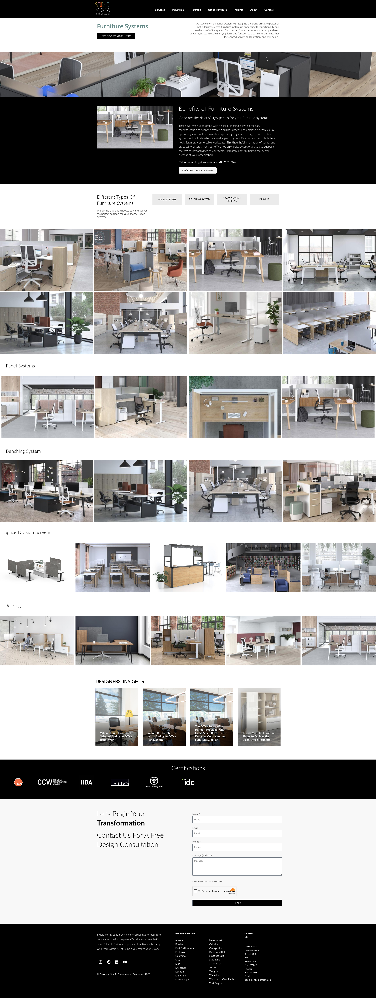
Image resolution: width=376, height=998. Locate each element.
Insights (238, 9)
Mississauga (182, 979)
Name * (196, 814)
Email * (196, 828)
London (179, 971)
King (177, 963)
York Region (216, 983)
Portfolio (196, 9)
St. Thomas (215, 963)
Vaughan (214, 971)
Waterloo (214, 975)
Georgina (180, 956)
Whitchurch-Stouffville (221, 979)
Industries (178, 9)
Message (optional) (202, 855)
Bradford (180, 944)
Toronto (213, 967)
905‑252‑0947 (252, 972)
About (253, 9)
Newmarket (215, 940)
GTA (177, 960)
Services (160, 9)
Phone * (196, 842)
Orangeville (215, 948)
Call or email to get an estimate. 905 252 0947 (207, 162)
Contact (268, 9)
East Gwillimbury (184, 948)
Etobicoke (180, 952)
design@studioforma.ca (258, 979)
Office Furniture (217, 9)
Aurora (179, 940)
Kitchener (180, 967)
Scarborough (216, 955)
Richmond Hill (217, 952)
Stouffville (214, 959)
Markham (180, 975)
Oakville (213, 944)
